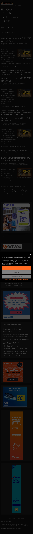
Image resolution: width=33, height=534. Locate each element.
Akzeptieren (16, 267)
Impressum (25, 279)
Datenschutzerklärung (17, 279)
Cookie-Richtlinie (8, 279)
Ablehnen (16, 272)
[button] (30, 254)
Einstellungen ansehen (16, 276)
